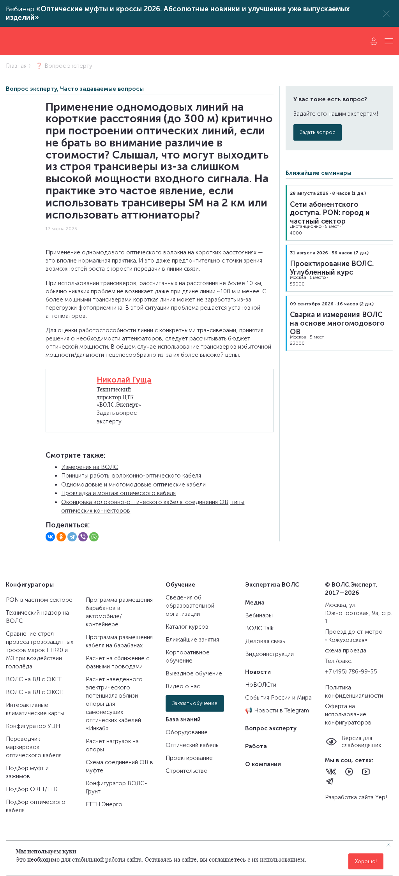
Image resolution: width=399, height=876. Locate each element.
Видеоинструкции (269, 653)
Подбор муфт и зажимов (27, 772)
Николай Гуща (124, 379)
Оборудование (187, 732)
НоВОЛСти (260, 684)
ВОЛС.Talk (259, 628)
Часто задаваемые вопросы (102, 88)
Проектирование (189, 757)
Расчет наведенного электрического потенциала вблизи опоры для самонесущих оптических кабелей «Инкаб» (114, 704)
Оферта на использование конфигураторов (348, 714)
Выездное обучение (194, 673)
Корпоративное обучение (188, 656)
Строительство (187, 770)
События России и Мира (278, 697)
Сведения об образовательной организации (190, 605)
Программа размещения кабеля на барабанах (119, 641)
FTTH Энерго (104, 804)
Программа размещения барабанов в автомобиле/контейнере (119, 612)
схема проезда (345, 650)
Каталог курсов (187, 626)
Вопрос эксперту (31, 88)
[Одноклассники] (61, 536)
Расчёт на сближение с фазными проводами (117, 662)
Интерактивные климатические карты (35, 709)
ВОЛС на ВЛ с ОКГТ (34, 679)
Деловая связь (265, 641)
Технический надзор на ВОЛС (37, 616)
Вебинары (259, 615)
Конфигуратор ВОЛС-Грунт (116, 787)
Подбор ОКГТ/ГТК (31, 789)
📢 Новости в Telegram (277, 710)
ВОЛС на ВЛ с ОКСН (35, 692)
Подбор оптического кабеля (35, 806)
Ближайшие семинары (318, 172)
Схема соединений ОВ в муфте (119, 766)
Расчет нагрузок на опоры (112, 745)
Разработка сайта (350, 797)
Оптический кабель (192, 745)
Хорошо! (366, 861)
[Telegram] (72, 536)
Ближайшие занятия (192, 639)
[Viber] (83, 536)
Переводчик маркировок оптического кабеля (34, 747)
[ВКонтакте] (50, 536)
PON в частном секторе (39, 599)
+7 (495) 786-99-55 (351, 671)
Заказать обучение (194, 703)
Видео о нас (183, 686)
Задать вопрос (317, 132)
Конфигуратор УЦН (33, 726)
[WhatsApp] (94, 536)
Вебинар (178, 13)
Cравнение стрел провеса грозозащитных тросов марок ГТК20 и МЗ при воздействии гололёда (39, 650)
